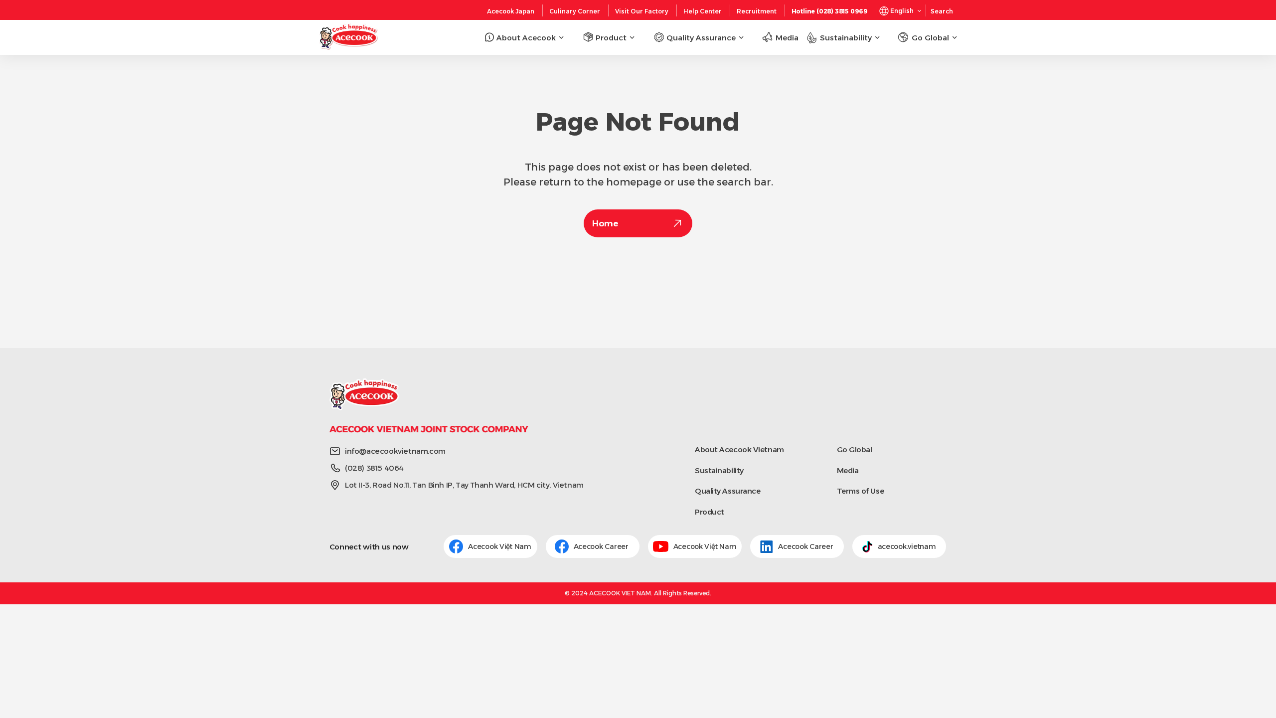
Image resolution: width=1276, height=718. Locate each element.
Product (709, 512)
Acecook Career (602, 546)
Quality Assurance (727, 491)
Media (848, 470)
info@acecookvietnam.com (395, 451)
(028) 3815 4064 (374, 468)
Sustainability (719, 470)
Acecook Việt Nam (499, 546)
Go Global (854, 449)
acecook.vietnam (907, 546)
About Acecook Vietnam (739, 449)
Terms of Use (860, 491)
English (902, 10)
